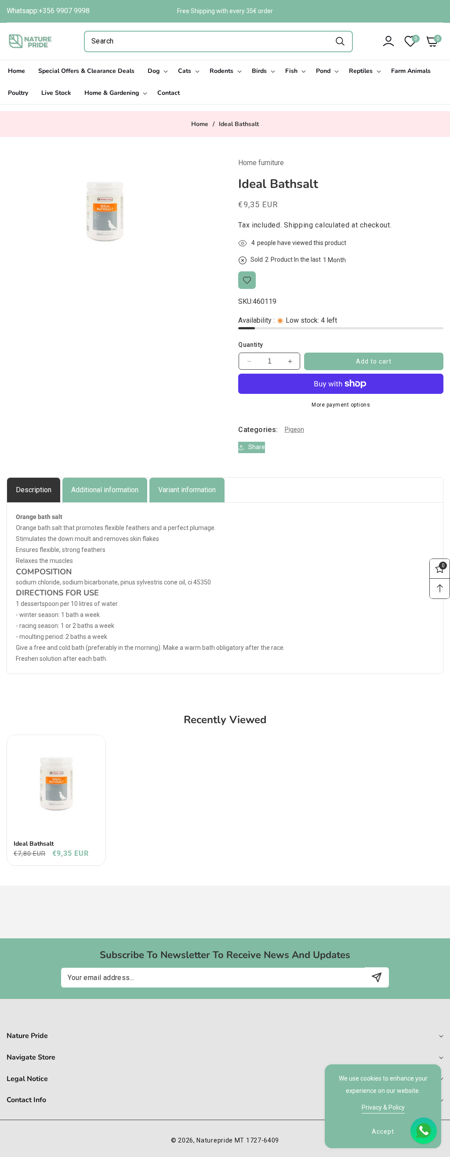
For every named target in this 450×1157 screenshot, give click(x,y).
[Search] (340, 41)
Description (33, 490)
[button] (430, 41)
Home (199, 124)
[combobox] (218, 41)
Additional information (104, 490)
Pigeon (294, 429)
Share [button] (256, 447)
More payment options (341, 405)
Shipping (298, 225)
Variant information (187, 490)
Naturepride (214, 1140)
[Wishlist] (247, 280)
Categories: (258, 429)
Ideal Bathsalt (34, 844)
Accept (383, 1131)
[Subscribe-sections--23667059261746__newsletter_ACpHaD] (377, 977)
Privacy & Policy (383, 1107)
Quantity (250, 344)
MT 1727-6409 (257, 1140)
